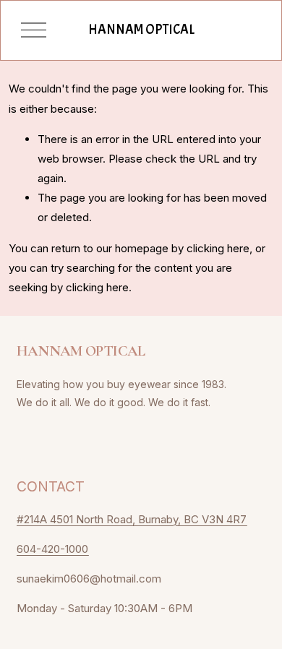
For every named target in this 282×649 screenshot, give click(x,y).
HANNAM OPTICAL (141, 29)
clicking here (218, 248)
